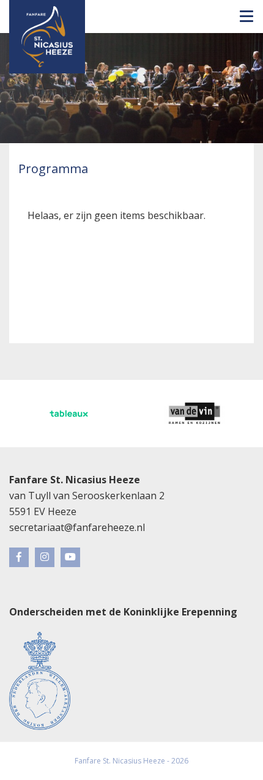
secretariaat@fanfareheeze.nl (77, 527)
